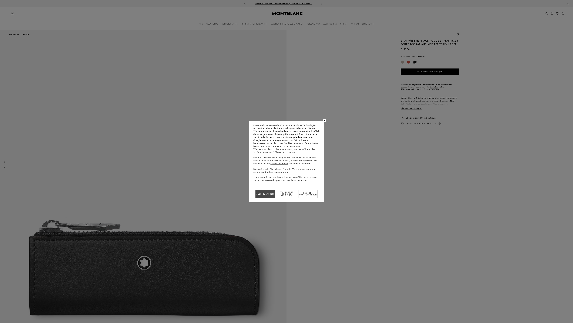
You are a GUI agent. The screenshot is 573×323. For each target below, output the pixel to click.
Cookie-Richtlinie (279, 164)
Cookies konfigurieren (308, 194)
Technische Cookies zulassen (286, 194)
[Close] (324, 120)
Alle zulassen (265, 194)
